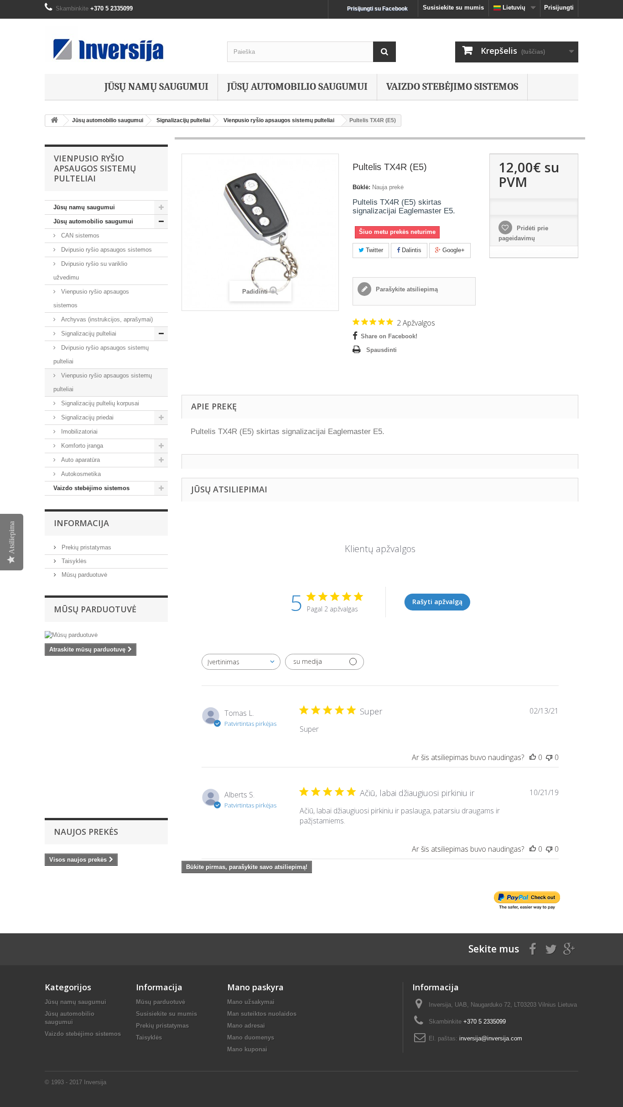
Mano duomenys (250, 1037)
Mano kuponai (247, 1049)
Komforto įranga (81, 445)
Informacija (81, 522)
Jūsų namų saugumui (156, 87)
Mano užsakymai (251, 1001)
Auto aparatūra (79, 459)
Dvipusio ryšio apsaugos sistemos (105, 249)
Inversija (95, 1082)
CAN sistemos (79, 235)
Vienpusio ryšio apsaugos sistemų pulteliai (102, 382)
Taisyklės (73, 561)
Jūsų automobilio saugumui (297, 87)
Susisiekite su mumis (453, 7)
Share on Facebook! (389, 336)
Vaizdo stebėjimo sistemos (452, 87)
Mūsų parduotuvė (83, 574)
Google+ (453, 250)
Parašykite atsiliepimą (406, 289)
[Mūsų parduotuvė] (106, 635)
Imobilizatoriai (78, 431)
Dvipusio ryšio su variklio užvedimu (90, 270)
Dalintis (410, 250)
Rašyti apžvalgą (437, 601)
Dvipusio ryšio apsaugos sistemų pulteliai (101, 354)
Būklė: (361, 187)
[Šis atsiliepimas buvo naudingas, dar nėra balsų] (533, 757)
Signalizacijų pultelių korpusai (99, 403)
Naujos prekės (86, 831)
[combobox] (241, 662)
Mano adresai (246, 1025)
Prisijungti (559, 7)
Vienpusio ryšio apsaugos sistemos (91, 298)
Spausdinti (381, 350)
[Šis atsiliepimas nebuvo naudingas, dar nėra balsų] (549, 757)
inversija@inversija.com (490, 1038)
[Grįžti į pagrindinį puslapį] (54, 120)
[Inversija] (129, 44)
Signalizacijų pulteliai (87, 333)
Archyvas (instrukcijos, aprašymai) (106, 319)
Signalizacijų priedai (86, 417)
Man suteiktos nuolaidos (261, 1013)
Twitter (373, 250)
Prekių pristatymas (85, 547)
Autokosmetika (80, 474)
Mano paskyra (255, 987)
